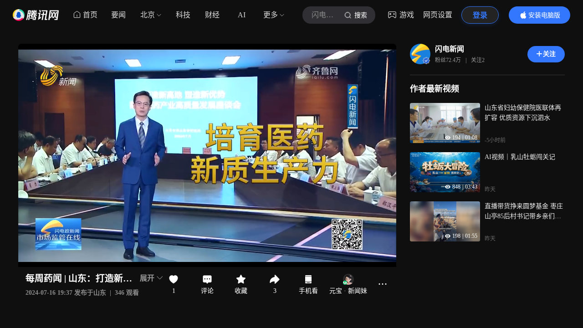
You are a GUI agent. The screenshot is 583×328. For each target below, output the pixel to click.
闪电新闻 (449, 49)
